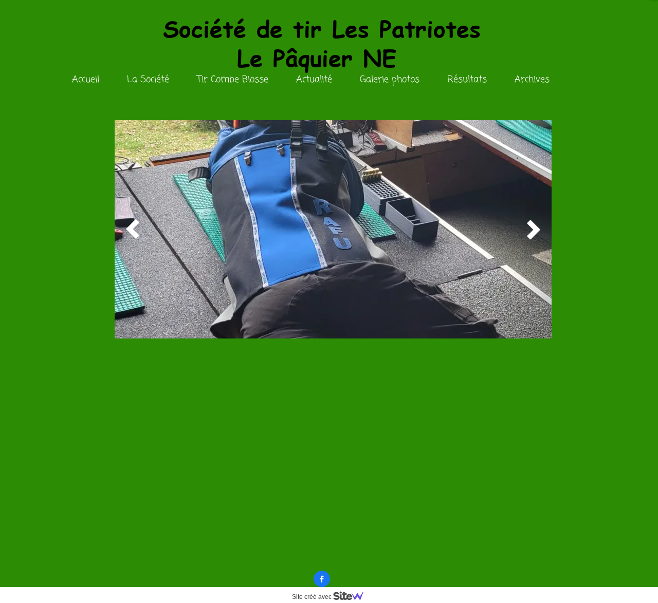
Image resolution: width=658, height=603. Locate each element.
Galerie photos (389, 79)
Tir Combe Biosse (232, 79)
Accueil (85, 79)
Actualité (314, 79)
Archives (532, 79)
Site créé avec (312, 596)
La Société (148, 79)
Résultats (467, 79)
